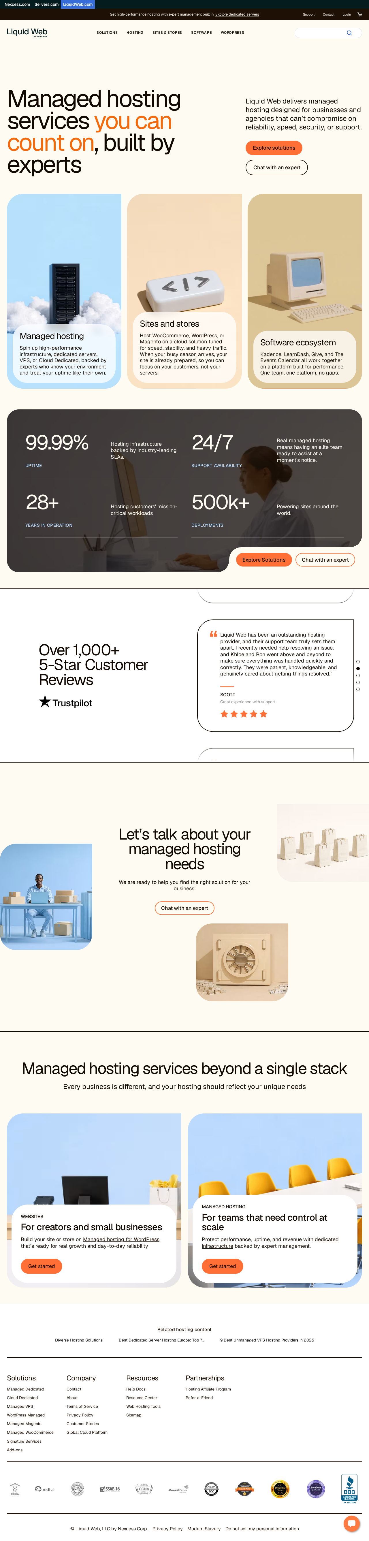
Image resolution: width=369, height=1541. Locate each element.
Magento (150, 341)
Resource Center (141, 1397)
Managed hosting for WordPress (121, 1239)
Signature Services (24, 1441)
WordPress (204, 335)
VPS (25, 360)
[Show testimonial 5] (358, 689)
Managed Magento (24, 1423)
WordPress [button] (232, 32)
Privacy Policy (80, 1415)
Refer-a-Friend (199, 1397)
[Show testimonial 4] (358, 682)
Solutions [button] (107, 32)
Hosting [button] (135, 32)
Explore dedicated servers (237, 14)
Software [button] (201, 32)
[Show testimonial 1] (358, 661)
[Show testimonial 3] (358, 675)
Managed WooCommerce (30, 1432)
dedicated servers (75, 354)
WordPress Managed (26, 1415)
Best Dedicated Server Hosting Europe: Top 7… (161, 1340)
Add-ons (14, 1449)
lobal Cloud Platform (88, 1432)
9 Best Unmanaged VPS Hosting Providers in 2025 (267, 1340)
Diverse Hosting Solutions (79, 1340)
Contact (328, 14)
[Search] (349, 33)
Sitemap (133, 1415)
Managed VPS (20, 1406)
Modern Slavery (204, 1529)
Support (309, 14)
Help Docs (136, 1389)
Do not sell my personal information (262, 1529)
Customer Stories (83, 1423)
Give (316, 354)
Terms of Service (82, 1406)
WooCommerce (170, 335)
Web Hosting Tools (143, 1406)
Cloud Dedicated (59, 360)
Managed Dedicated (25, 1389)
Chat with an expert (325, 559)
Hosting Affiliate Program (208, 1389)
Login (347, 14)
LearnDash (296, 354)
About (72, 1397)
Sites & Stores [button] (167, 32)
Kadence (270, 354)
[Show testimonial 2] (358, 668)
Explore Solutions (264, 559)
